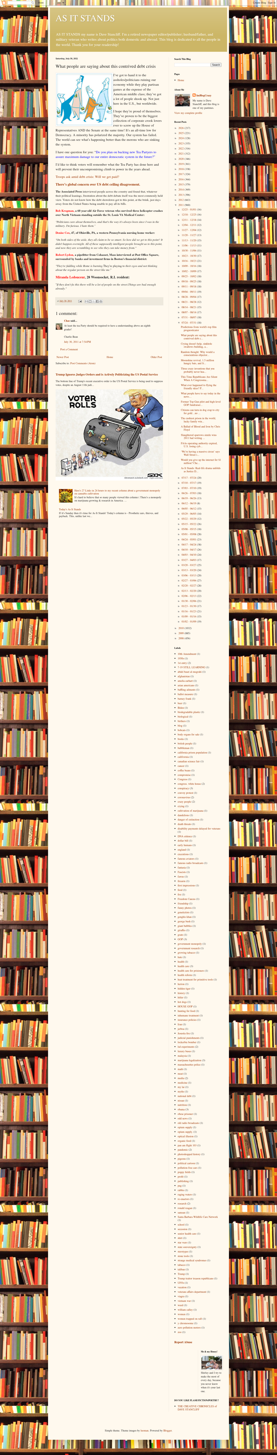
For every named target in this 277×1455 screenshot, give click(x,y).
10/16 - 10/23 (189, 261)
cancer (181, 766)
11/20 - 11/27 (189, 235)
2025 (181, 133)
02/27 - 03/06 (189, 580)
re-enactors (183, 1199)
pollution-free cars (187, 1167)
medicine (182, 1082)
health (181, 961)
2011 (181, 205)
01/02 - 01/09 (189, 621)
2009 (181, 633)
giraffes (181, 930)
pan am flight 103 (187, 1145)
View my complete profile (188, 113)
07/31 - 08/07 (189, 317)
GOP (180, 939)
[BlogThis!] (90, 301)
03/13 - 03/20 (189, 570)
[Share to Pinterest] (101, 301)
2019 (181, 164)
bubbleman (183, 748)
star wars (182, 1242)
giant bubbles (185, 926)
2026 (181, 128)
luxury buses (184, 1051)
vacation (182, 1287)
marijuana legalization (189, 1060)
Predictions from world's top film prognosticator (199, 328)
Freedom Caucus (186, 899)
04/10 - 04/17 (189, 549)
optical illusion (186, 1136)
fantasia (182, 867)
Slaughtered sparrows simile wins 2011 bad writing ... (199, 436)
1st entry (182, 663)
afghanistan (184, 676)
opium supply (185, 1127)
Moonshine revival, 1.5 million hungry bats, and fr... (197, 361)
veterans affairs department (192, 1292)
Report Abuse (183, 1342)
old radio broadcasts (188, 1123)
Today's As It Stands (70, 509)
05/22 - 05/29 (189, 518)
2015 (181, 184)
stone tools (183, 1256)
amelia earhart (185, 681)
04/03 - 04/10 (189, 554)
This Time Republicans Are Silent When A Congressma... (199, 378)
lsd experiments (186, 1046)
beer (180, 703)
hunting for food (186, 1011)
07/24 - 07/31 (189, 322)
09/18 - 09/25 (189, 281)
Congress (182, 779)
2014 (181, 189)
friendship (183, 903)
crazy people (184, 801)
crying (181, 806)
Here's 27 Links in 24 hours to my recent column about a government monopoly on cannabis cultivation (117, 492)
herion (181, 984)
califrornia (183, 757)
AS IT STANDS (85, 18)
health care (183, 966)
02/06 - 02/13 (189, 596)
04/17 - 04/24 (189, 544)
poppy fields (184, 1172)
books (181, 739)
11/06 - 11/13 (189, 245)
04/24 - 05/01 (189, 539)
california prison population (192, 752)
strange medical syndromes (192, 1260)
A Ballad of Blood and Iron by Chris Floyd (200, 428)
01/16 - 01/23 (189, 611)
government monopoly (190, 943)
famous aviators (186, 858)
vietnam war (184, 1301)
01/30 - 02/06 (189, 601)
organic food (184, 1141)
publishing (183, 1181)
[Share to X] (94, 301)
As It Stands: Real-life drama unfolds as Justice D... (200, 469)
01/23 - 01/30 (189, 606)
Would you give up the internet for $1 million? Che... (201, 461)
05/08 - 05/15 (189, 529)
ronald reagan (185, 1208)
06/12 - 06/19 (189, 503)
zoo (179, 1332)
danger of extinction (188, 819)
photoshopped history (189, 1154)
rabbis (181, 1190)
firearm (181, 881)
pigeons (182, 1158)
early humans (185, 845)
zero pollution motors (189, 1327)
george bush (184, 921)
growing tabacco (186, 952)
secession (182, 1229)
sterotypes (183, 1251)
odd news (183, 1118)
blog (180, 725)
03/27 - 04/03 (189, 560)
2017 (181, 174)
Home (110, 357)
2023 (181, 143)
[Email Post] (79, 300)
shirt (180, 1238)
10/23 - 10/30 (189, 255)
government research (189, 948)
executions (183, 854)
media (181, 1078)
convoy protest (185, 793)
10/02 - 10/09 (189, 271)
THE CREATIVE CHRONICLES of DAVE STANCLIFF (197, 1407)
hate (180, 957)
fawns (181, 876)
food (180, 890)
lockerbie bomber (187, 1042)
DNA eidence (185, 836)
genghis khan (185, 917)
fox (179, 894)
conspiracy (183, 788)
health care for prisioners (191, 970)
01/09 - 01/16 (189, 616)
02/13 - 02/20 (189, 591)
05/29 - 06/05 (189, 513)
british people (185, 743)
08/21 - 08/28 (189, 302)
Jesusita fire (184, 1033)
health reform (185, 975)
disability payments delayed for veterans (199, 828)
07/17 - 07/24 (189, 477)
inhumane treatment (188, 1015)
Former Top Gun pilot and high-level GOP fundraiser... (201, 403)
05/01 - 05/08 (189, 534)
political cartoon (186, 1163)
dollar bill (183, 840)
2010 (181, 628)
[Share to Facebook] (97, 301)
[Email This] (86, 301)
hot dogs (182, 1002)
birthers (182, 721)
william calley (185, 1309)
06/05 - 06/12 (189, 508)
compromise (184, 775)
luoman (144, 1430)
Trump (181, 1274)
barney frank (184, 698)
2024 (181, 138)
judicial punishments (189, 1038)
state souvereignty (187, 1247)
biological (183, 716)
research (182, 1203)
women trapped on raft (190, 1318)
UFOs (181, 1282)
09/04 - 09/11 (189, 291)
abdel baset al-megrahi (190, 671)
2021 (181, 153)
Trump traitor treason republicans (195, 1278)
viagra (181, 1296)
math (180, 1069)
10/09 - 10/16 (189, 266)
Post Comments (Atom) (83, 363)
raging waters (185, 1194)
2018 (181, 169)
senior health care (187, 1233)
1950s (181, 658)
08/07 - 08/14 (189, 312)
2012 (181, 200)
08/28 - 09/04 (189, 297)
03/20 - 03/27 (189, 565)
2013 (181, 195)
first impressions (186, 885)
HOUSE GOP (185, 1006)
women (181, 1314)
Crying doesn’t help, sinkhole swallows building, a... (196, 345)
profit (181, 1176)
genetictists (183, 912)
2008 (181, 638)
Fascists (182, 872)
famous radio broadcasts (190, 863)
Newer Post (63, 357)
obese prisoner (185, 1114)
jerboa (181, 1029)
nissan (181, 1100)
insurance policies (187, 1020)
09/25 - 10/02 (189, 276)
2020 (181, 159)
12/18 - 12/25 (189, 214)
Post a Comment (69, 349)
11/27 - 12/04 (189, 230)
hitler (180, 997)
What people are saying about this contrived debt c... (199, 336)
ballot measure (185, 694)
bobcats (182, 730)
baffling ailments (186, 689)
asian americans (186, 685)
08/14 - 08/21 (189, 307)
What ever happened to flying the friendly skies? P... (198, 386)
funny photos (185, 908)
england (182, 849)
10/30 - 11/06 (189, 250)
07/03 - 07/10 (189, 488)
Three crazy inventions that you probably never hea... (197, 370)
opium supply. (185, 1132)
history (181, 993)
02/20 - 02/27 (189, 585)
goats (180, 934)
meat (180, 1073)
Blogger (167, 1430)
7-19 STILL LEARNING (191, 667)
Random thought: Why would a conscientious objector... (197, 353)
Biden (181, 707)
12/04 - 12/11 (189, 225)
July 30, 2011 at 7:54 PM (77, 342)
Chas (67, 321)
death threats (184, 824)
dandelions (183, 815)
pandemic (183, 1149)
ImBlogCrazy (203, 95)
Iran (180, 1024)
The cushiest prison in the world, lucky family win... (198, 419)
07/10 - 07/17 (189, 482)
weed (180, 1305)
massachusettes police (189, 1064)
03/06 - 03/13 (189, 575)
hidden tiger (184, 988)
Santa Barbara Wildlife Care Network (198, 1217)
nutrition (182, 1105)
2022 (181, 148)
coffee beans (184, 770)
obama (181, 1109)
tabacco (182, 1265)
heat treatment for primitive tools (195, 979)
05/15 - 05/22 (189, 524)
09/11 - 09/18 (189, 286)
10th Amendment (187, 654)
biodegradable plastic (189, 712)
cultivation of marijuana (190, 810)
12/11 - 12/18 (189, 220)
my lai (181, 1087)
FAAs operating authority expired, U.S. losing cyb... (199, 444)
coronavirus (184, 797)
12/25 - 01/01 (189, 209)
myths (181, 1091)
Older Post (156, 357)
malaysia (182, 1055)
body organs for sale (188, 734)
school (181, 1224)
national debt (184, 1096)
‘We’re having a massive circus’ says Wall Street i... (200, 453)
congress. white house (189, 783)
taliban (181, 1269)
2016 (181, 179)
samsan (181, 1212)
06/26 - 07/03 (189, 493)
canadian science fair (189, 761)
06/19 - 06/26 (189, 498)
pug (180, 1185)
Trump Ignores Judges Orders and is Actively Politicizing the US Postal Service (107, 374)
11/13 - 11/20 (189, 240)
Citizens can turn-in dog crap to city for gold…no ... (200, 411)
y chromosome (185, 1323)
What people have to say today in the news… (200, 395)
